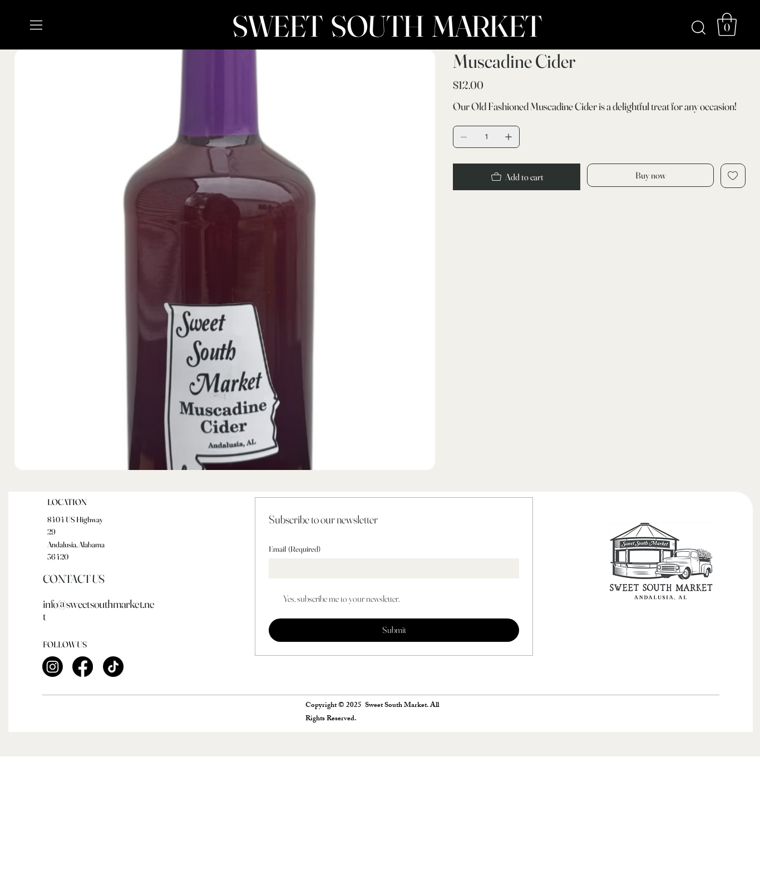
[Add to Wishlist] (733, 176)
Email (294, 549)
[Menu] (36, 25)
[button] (727, 24)
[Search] (698, 27)
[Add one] (508, 137)
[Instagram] (52, 666)
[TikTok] (113, 666)
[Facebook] (82, 666)
